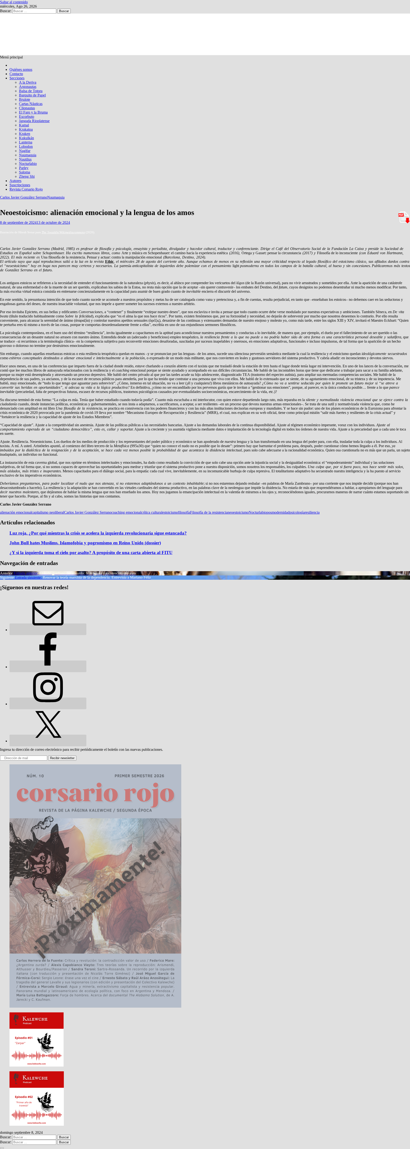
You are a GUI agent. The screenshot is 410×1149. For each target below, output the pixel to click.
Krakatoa (26, 129)
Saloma (24, 172)
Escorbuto (26, 117)
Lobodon (26, 146)
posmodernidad (277, 512)
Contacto (16, 74)
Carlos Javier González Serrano (23, 197)
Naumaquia (27, 155)
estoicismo (170, 512)
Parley (23, 168)
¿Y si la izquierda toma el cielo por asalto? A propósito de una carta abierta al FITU (90, 552)
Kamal (24, 125)
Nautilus (25, 159)
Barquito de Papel (32, 95)
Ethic (109, 261)
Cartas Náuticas (30, 104)
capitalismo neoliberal (48, 512)
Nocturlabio (28, 164)
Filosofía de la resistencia (209, 512)
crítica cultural (151, 512)
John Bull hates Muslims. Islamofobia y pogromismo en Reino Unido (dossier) (85, 542)
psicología (297, 512)
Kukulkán (26, 138)
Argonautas (27, 87)
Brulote (24, 99)
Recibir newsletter (62, 758)
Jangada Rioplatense (34, 121)
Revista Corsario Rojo (26, 189)
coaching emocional (126, 512)
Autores (15, 181)
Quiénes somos (20, 69)
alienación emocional (16, 512)
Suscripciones (19, 185)
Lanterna (25, 142)
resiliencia (312, 512)
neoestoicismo (238, 512)
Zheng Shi (27, 176)
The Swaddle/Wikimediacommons (63, 232)
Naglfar (24, 151)
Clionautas (27, 108)
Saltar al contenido (14, 2)
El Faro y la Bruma (33, 112)
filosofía (184, 512)
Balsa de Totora (30, 91)
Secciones (16, 78)
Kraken (24, 134)
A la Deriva (27, 82)
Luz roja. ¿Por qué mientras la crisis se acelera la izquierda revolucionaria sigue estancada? (98, 533)
